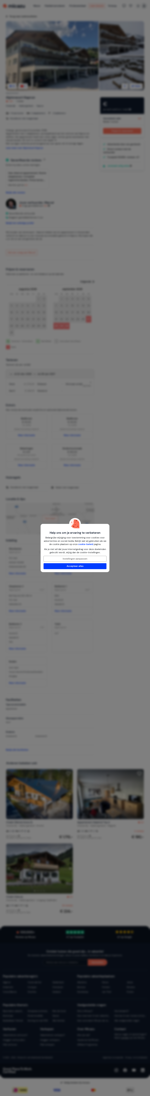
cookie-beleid (85, 544)
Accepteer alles (75, 566)
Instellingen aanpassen (75, 558)
